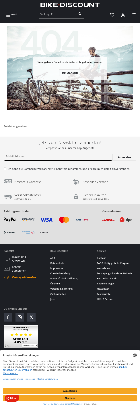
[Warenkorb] (132, 14)
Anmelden (124, 157)
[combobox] (57, 14)
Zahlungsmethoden (17, 211)
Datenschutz (57, 263)
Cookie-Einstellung (60, 273)
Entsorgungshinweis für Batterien (115, 273)
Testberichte (103, 294)
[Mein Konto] (123, 14)
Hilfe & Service (105, 299)
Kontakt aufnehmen (19, 268)
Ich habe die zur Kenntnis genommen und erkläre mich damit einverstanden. (69, 169)
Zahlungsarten (58, 294)
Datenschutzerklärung (37, 169)
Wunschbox (103, 268)
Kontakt (101, 258)
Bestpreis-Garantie (107, 278)
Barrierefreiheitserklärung (64, 278)
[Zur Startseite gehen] (70, 5)
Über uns (55, 283)
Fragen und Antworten (19, 258)
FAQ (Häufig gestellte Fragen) (113, 263)
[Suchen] (80, 14)
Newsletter (103, 288)
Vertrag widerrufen (24, 277)
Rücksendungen (105, 283)
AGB (52, 258)
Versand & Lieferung (61, 288)
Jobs (52, 299)
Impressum (56, 268)
